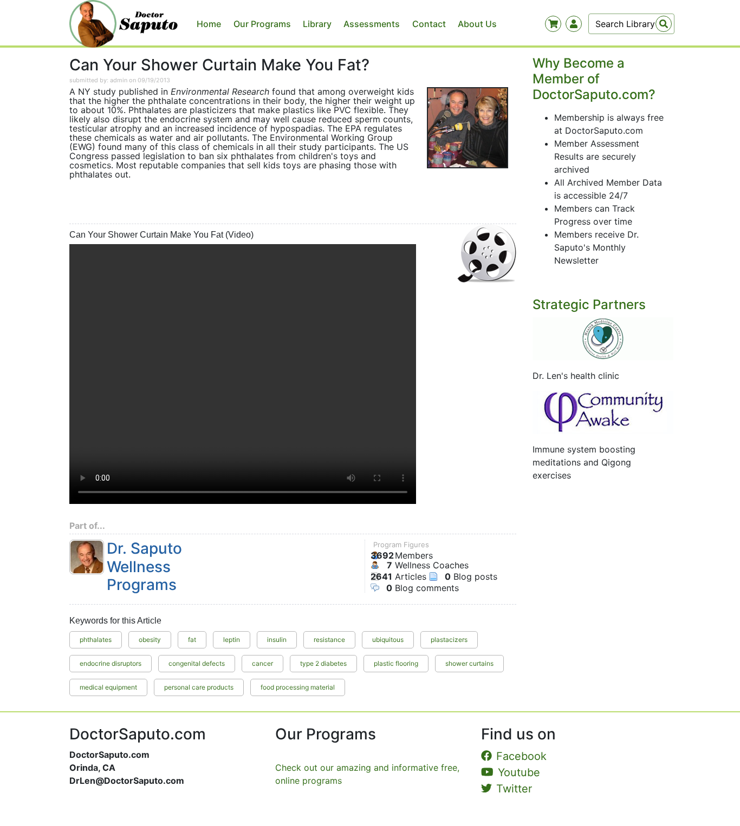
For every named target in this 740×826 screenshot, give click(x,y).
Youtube (519, 772)
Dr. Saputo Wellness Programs (144, 567)
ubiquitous (388, 639)
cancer (262, 663)
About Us (477, 23)
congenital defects (196, 663)
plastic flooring (396, 663)
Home (209, 23)
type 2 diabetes (323, 663)
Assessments (371, 23)
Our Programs (262, 23)
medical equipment (108, 687)
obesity (150, 639)
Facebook (521, 756)
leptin (231, 639)
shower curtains (469, 663)
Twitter (514, 788)
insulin (277, 639)
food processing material (298, 687)
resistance (329, 639)
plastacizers (449, 639)
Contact (429, 23)
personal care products (198, 687)
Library (317, 23)
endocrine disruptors (110, 663)
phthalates (96, 639)
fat (192, 639)
